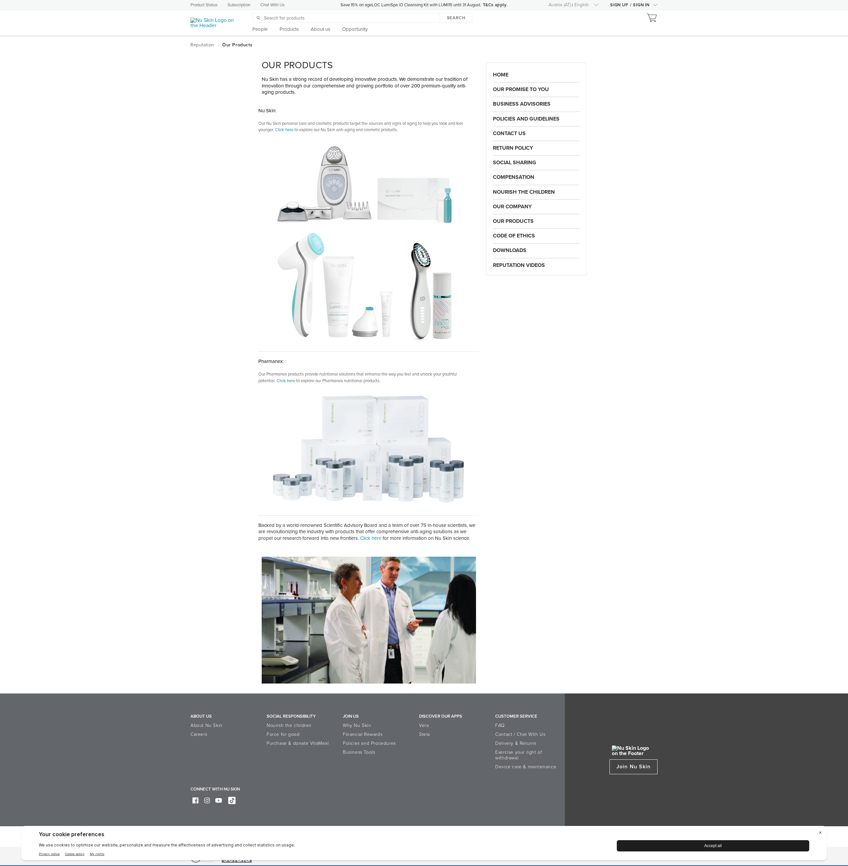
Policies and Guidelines (526, 119)
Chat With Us (272, 5)
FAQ (500, 725)
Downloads (509, 250)
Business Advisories (522, 104)
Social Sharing (514, 162)
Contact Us (509, 133)
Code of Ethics (514, 235)
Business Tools (359, 752)
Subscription (239, 5)
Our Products (513, 221)
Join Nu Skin (633, 766)
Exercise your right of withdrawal (518, 755)
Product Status (204, 5)
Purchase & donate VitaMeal (298, 743)
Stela (424, 734)
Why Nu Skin (357, 725)
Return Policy (513, 148)
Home (500, 75)
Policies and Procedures (369, 743)
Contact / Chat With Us (520, 734)
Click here (371, 538)
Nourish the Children (524, 192)
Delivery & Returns (515, 743)
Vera (424, 725)
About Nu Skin (206, 725)
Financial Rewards (362, 734)
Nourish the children (289, 725)
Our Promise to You (521, 89)
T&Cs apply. (495, 5)
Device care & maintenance (525, 767)
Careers (198, 734)
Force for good (283, 734)
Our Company (512, 206)
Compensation (513, 177)
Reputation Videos (519, 265)
